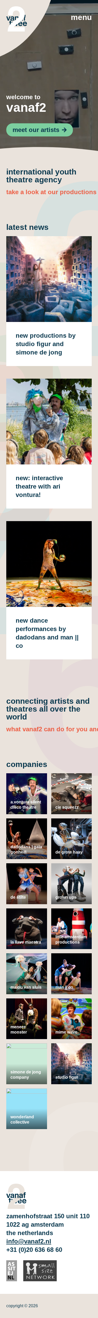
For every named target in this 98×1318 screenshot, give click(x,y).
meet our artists (36, 129)
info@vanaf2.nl (28, 1241)
